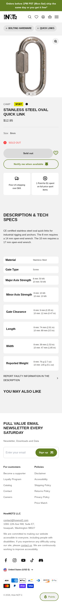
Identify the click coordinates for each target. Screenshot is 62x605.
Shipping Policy (42, 485)
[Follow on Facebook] (5, 560)
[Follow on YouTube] (23, 560)
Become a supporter (14, 473)
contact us (26, 545)
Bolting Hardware (20, 28)
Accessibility (41, 479)
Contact (7, 491)
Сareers (7, 497)
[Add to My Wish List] (56, 153)
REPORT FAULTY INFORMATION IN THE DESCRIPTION (26, 378)
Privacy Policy (41, 497)
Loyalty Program (12, 479)
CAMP (6, 104)
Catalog (7, 485)
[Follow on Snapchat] (41, 560)
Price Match (40, 503)
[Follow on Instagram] (14, 560)
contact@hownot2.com (15, 520)
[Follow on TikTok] (32, 560)
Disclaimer (40, 473)
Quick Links (47, 28)
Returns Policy (42, 491)
